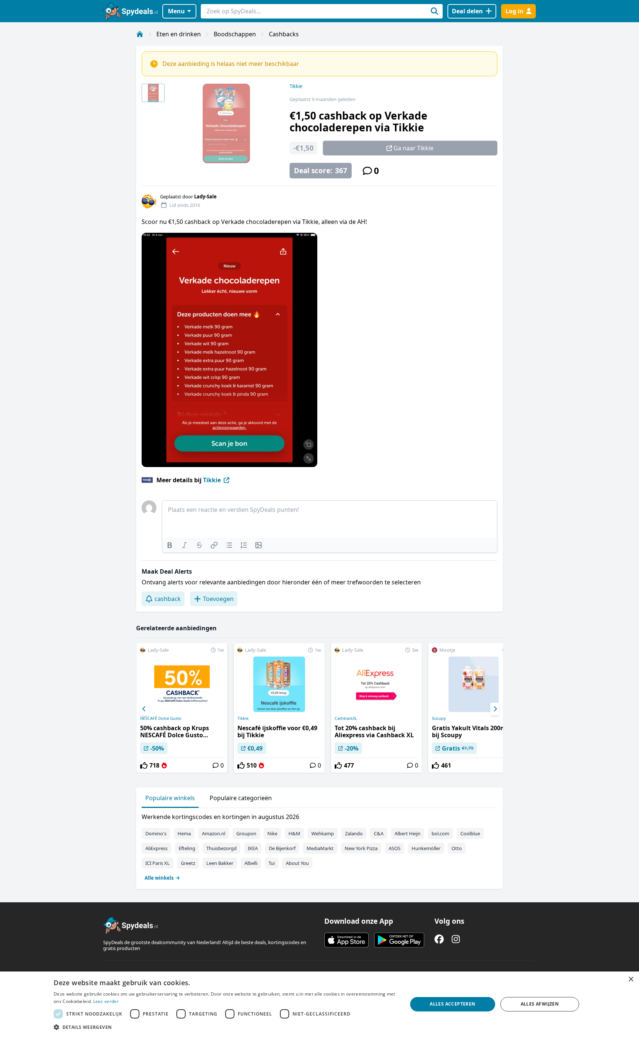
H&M (294, 833)
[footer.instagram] (455, 939)
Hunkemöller (426, 848)
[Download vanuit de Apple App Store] (346, 940)
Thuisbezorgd (221, 848)
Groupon (246, 833)
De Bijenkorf (282, 848)
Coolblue (470, 833)
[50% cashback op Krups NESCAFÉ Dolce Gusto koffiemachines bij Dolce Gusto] (181, 708)
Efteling (187, 848)
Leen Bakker (219, 863)
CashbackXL (346, 718)
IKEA (253, 848)
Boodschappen (235, 34)
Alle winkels (159, 878)
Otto (457, 848)
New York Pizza (361, 848)
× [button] (630, 979)
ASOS (394, 848)
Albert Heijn (407, 833)
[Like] (144, 765)
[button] (225, 1027)
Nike (272, 833)
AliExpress (156, 848)
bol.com (440, 833)
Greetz (188, 863)
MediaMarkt (320, 848)
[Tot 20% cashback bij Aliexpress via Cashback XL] (376, 708)
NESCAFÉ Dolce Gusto (161, 718)
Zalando (354, 833)
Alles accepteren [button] (452, 1004)
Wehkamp (322, 833)
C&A (378, 833)
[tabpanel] (319, 845)
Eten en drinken (178, 34)
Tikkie (296, 86)
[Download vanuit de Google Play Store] (399, 940)
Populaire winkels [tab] (170, 798)
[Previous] (144, 709)
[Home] (139, 34)
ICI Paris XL (157, 863)
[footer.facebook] (439, 939)
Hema (184, 833)
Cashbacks (284, 34)
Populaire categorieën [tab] (241, 798)
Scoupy (439, 718)
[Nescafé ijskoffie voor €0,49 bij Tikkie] (279, 708)
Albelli (250, 863)
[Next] (494, 709)
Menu (176, 11)
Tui (271, 863)
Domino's (155, 833)
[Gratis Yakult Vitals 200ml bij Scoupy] (473, 708)
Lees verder (106, 1001)
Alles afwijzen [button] (540, 1004)
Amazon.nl (213, 833)
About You (297, 863)
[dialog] (319, 1004)
